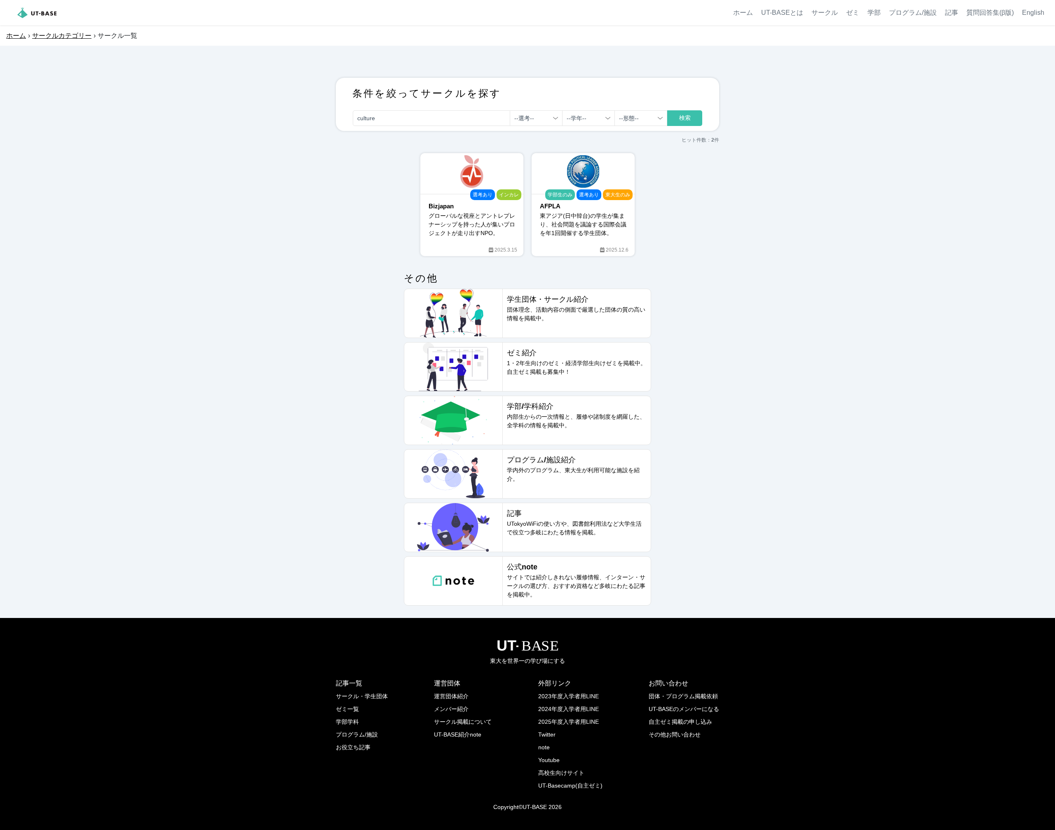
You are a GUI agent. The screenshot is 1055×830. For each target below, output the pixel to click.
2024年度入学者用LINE (568, 709)
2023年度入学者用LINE (568, 696)
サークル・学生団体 (362, 696)
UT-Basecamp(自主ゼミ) (570, 785)
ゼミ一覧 (347, 709)
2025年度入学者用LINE (568, 721)
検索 (685, 117)
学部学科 (347, 721)
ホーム (743, 12)
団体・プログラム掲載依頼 (683, 696)
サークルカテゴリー (61, 35)
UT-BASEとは (782, 12)
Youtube (549, 760)
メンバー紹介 (451, 709)
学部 (874, 12)
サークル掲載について (463, 721)
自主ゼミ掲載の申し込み (680, 721)
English (1033, 12)
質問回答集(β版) (990, 12)
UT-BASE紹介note (457, 734)
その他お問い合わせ (675, 734)
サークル (824, 12)
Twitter (547, 734)
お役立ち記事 (353, 747)
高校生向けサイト (561, 772)
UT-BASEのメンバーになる (684, 709)
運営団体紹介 (451, 696)
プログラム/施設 (913, 12)
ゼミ (852, 12)
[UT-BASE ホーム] (37, 12)
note (544, 747)
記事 (951, 12)
